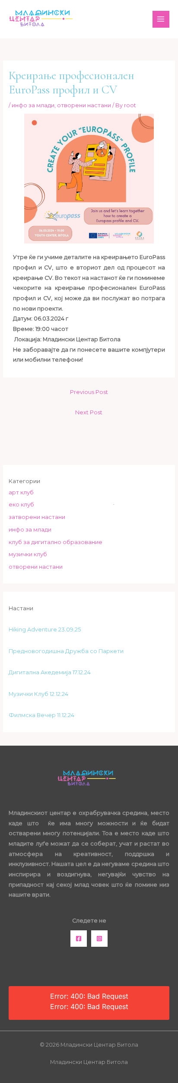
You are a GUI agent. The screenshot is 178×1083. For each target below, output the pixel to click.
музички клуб (28, 554)
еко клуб (21, 504)
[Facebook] (78, 938)
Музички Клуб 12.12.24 (38, 694)
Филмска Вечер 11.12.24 (41, 715)
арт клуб (21, 492)
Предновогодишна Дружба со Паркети (66, 651)
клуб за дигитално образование (55, 542)
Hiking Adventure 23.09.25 (45, 629)
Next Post (88, 412)
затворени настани (37, 517)
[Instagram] (99, 938)
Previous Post (89, 392)
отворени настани (84, 105)
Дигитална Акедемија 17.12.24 (50, 672)
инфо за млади (33, 105)
